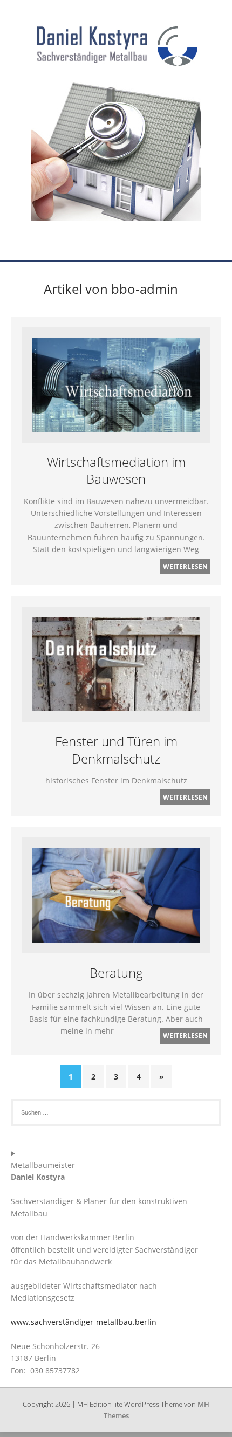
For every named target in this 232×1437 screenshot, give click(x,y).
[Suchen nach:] (116, 1112)
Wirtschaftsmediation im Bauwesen (116, 470)
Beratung (116, 972)
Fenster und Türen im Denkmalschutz (116, 749)
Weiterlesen (185, 566)
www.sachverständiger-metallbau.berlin (83, 1322)
